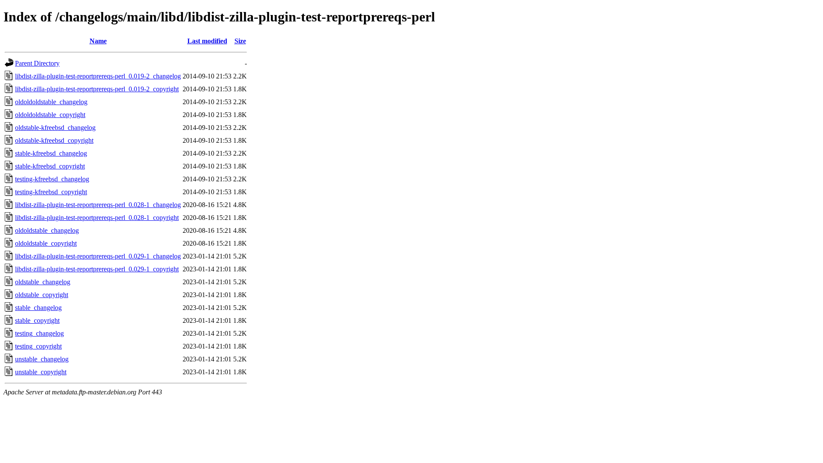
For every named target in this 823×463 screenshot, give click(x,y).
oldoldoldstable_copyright (50, 114)
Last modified (207, 41)
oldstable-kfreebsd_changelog (55, 127)
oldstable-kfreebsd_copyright (54, 140)
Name (98, 41)
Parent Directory (37, 63)
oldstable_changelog (42, 282)
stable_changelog (38, 307)
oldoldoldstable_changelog (51, 101)
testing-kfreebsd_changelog (52, 179)
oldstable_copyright (41, 294)
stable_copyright (37, 320)
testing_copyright (38, 346)
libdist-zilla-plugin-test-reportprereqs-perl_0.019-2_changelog (98, 76)
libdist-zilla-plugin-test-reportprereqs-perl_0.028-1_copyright (97, 217)
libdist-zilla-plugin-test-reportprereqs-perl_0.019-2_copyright (97, 89)
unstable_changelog (42, 359)
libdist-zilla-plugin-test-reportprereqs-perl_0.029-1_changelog (98, 256)
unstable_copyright (40, 372)
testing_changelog (39, 333)
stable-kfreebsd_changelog (51, 153)
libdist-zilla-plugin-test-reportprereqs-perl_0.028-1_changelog (98, 204)
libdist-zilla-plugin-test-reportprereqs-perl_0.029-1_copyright (97, 269)
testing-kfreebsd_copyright (51, 191)
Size (240, 41)
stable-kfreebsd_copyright (50, 166)
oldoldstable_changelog (47, 230)
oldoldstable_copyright (46, 243)
